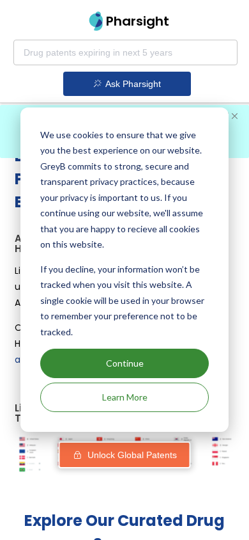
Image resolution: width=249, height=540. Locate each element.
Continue (125, 363)
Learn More (124, 397)
